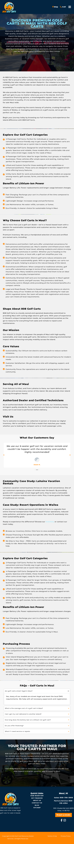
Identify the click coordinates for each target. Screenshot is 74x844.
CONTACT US (37, 803)
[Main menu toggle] (69, 7)
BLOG (37, 805)
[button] (4, 455)
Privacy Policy (66, 836)
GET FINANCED (37, 798)
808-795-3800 (66, 798)
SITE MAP (37, 808)
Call (64, 7)
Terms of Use (52, 836)
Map (56, 7)
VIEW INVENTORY (37, 796)
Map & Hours (64, 815)
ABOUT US (37, 800)
